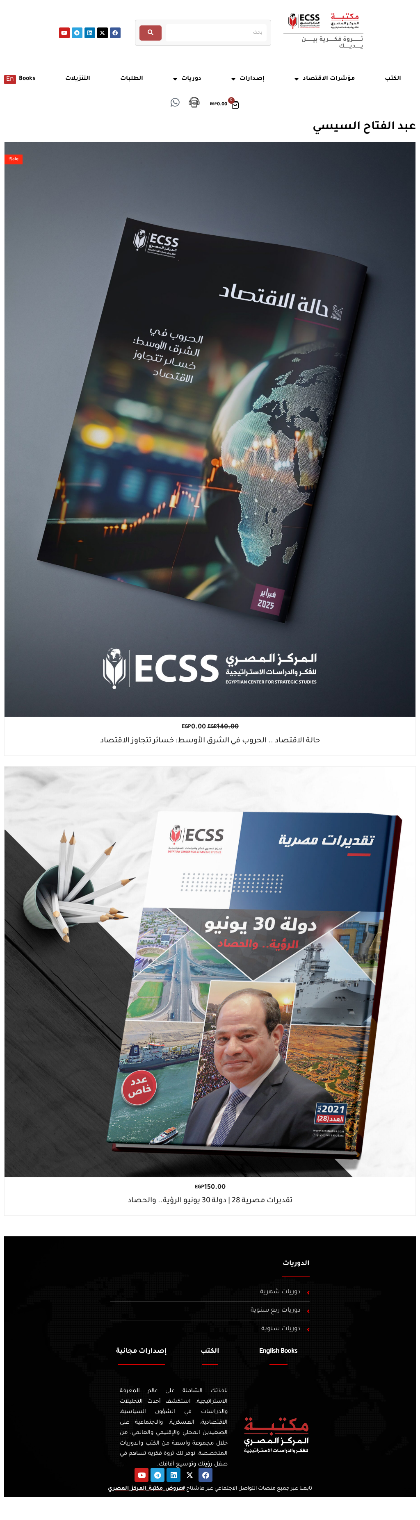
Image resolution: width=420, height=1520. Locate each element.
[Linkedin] (89, 32)
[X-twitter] (102, 32)
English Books (278, 1351)
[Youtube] (64, 32)
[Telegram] (77, 32)
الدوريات (296, 1263)
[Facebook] (115, 32)
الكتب (210, 1351)
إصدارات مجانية (141, 1351)
